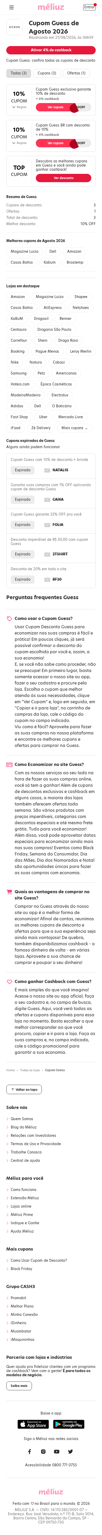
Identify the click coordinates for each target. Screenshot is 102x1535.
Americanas (66, 373)
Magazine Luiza (24, 251)
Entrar (89, 7)
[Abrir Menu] (11, 7)
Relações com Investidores (33, 1136)
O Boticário (61, 406)
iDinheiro (18, 1323)
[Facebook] (29, 1452)
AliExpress (53, 307)
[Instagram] (43, 1452)
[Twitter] (70, 1452)
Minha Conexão (24, 1315)
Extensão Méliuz (25, 1198)
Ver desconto (63, 178)
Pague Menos (47, 351)
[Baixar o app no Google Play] (68, 1424)
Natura (36, 362)
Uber (43, 417)
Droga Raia (68, 340)
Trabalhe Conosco (26, 1152)
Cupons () (47, 73)
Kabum (50, 262)
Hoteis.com (20, 384)
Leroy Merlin (80, 351)
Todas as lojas (30, 1070)
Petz (41, 373)
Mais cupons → (74, 428)
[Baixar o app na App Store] (33, 1424)
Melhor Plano (22, 1306)
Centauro (18, 329)
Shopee (81, 296)
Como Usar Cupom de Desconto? (39, 1261)
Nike (15, 362)
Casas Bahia (22, 262)
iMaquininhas (23, 1340)
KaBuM (17, 318)
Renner (65, 318)
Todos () (19, 73)
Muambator (21, 1331)
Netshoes (81, 307)
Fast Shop (19, 417)
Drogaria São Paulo (54, 329)
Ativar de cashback (51, 50)
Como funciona (23, 1190)
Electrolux (60, 395)
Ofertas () (76, 73)
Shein (42, 340)
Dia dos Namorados (57, 860)
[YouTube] (56, 1452)
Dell (52, 251)
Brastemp (75, 262)
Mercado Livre (70, 417)
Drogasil (41, 318)
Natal (88, 860)
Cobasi (59, 362)
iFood (15, 428)
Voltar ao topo (26, 1090)
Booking (18, 351)
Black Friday (21, 1269)
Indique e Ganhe (25, 1223)
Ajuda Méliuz (22, 1231)
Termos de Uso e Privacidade (36, 1144)
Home (10, 1070)
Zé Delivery (40, 428)
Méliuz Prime (22, 1215)
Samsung (19, 373)
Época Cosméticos (56, 384)
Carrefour (19, 340)
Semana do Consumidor (54, 854)
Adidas (17, 406)
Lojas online (21, 1206)
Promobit (18, 1298)
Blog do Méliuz (24, 1127)
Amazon (74, 251)
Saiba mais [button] (19, 1386)
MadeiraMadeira (26, 395)
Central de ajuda (25, 1161)
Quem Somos (22, 1119)
